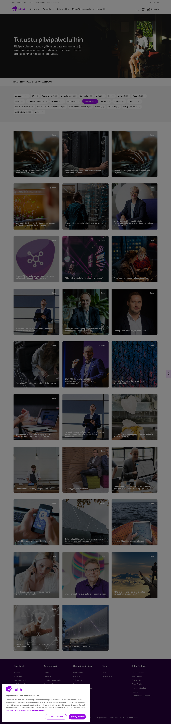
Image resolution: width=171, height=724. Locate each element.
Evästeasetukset (56, 717)
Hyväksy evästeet (77, 717)
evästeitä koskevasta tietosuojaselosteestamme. (25, 710)
